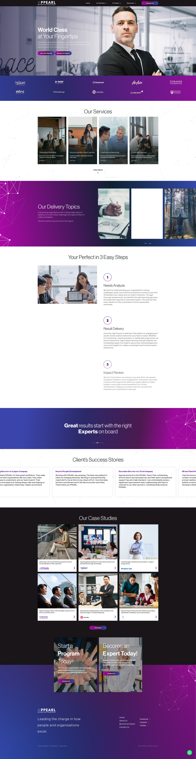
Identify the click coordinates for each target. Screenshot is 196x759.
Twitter (143, 725)
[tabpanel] (98, 428)
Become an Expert (127, 724)
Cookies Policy (63, 746)
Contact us (150, 3)
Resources (130, 3)
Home (88, 3)
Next (150, 244)
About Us (123, 720)
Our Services (100, 3)
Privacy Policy (53, 746)
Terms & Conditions (43, 746)
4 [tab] (97, 443)
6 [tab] (99, 443)
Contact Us (124, 727)
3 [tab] (96, 443)
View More (98, 628)
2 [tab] (94, 443)
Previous (146, 244)
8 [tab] (102, 443)
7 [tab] (101, 443)
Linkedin (143, 722)
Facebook (144, 719)
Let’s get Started (46, 53)
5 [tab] (98, 443)
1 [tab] (93, 443)
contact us (66, 681)
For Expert (115, 3)
